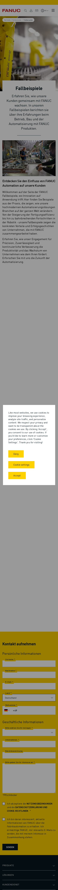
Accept (17, 475)
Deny (16, 453)
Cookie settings (21, 464)
